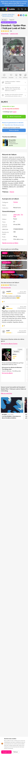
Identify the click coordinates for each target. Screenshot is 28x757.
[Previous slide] (4, 54)
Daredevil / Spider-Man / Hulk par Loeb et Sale (8, 15)
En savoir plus (20, 5)
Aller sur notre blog (6, 393)
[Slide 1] (12, 70)
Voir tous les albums (7, 373)
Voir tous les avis (6, 287)
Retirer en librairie (14, 130)
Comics (15, 202)
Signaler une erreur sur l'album (10, 243)
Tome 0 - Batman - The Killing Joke (11, 371)
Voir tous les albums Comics (9, 343)
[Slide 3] (15, 70)
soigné (14, 111)
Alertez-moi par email (15, 116)
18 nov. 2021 (23, 306)
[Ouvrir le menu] (2, 9)
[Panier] (22, 9)
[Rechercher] (18, 9)
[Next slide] (24, 54)
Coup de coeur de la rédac (9, 22)
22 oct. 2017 (23, 291)
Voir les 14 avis (4, 33)
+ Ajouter (11, 192)
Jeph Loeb (16, 214)
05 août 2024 (22, 331)
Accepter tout (6, 752)
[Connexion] (25, 9)
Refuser (15, 752)
